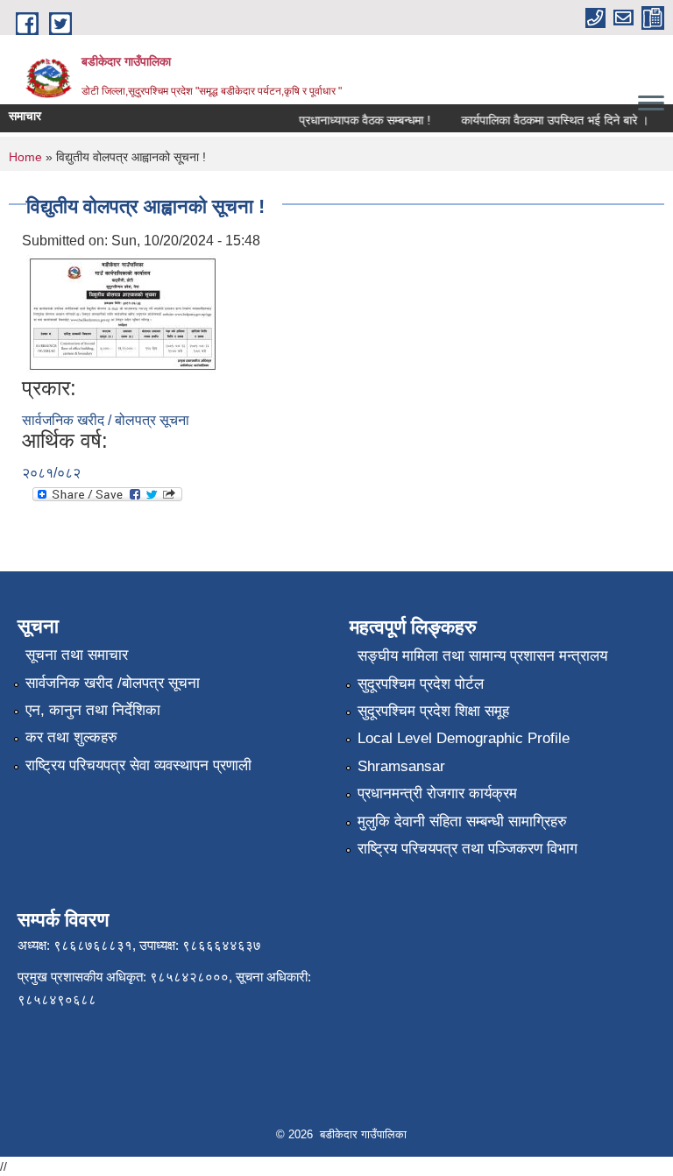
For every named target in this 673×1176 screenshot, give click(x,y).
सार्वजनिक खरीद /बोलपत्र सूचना (112, 683)
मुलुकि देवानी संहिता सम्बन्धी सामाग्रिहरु (462, 821)
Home (25, 157)
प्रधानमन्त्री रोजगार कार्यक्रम (437, 793)
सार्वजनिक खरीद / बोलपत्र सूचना (105, 420)
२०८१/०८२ (51, 472)
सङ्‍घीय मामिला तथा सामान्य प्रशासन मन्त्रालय (482, 656)
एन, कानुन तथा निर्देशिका (92, 710)
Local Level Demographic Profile (464, 738)
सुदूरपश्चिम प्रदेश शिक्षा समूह (433, 711)
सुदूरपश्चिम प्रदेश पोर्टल (421, 684)
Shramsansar (401, 766)
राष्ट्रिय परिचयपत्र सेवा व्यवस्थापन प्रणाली (138, 765)
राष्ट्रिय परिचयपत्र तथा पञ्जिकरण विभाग (467, 848)
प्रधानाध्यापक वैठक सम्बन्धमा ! (359, 120)
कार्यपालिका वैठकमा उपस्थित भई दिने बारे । (549, 120)
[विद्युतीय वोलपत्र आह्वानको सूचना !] (122, 313)
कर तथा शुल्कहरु (71, 737)
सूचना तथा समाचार (76, 655)
